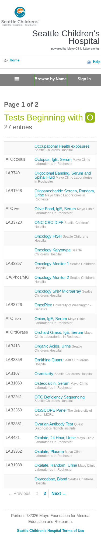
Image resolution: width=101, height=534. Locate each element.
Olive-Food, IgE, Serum (64, 211)
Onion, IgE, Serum (59, 321)
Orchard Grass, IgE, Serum (63, 334)
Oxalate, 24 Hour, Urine (64, 440)
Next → (58, 493)
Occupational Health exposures (62, 148)
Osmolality (63, 374)
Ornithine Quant (61, 362)
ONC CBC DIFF (62, 224)
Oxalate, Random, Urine (64, 467)
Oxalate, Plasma (58, 453)
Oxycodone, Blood (63, 481)
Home (14, 60)
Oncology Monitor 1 (64, 266)
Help (96, 62)
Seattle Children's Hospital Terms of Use (50, 531)
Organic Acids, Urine (58, 348)
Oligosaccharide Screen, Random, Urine (64, 195)
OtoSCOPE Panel (63, 412)
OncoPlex (62, 307)
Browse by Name (50, 79)
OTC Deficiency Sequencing (59, 399)
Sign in (84, 79)
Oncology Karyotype (58, 252)
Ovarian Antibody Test (58, 426)
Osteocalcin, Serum (61, 385)
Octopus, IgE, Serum (62, 161)
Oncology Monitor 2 (64, 279)
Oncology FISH (61, 238)
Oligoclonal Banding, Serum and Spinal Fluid (63, 177)
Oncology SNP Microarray (63, 293)
